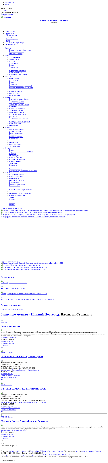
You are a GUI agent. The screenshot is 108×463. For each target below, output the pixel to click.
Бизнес (7, 173)
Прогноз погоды (15, 161)
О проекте (25, 451)
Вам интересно (14, 376)
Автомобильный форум (17, 114)
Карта (8, 41)
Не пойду (4, 345)
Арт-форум (13, 116)
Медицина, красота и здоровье (20, 193)
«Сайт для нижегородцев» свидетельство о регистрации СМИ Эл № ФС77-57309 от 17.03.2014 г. (36, 455)
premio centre (5, 370)
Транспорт (13, 163)
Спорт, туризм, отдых (17, 195)
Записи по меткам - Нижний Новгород (30, 314)
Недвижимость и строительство (20, 190)
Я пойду (4, 343)
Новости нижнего (15, 157)
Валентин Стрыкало (10, 326)
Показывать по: (6, 446)
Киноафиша (10, 33)
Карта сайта (34, 451)
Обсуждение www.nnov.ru (18, 118)
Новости (8, 48)
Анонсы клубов (15, 131)
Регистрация (9, 2)
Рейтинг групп (14, 93)
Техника (12, 197)
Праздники (13, 84)
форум (78, 451)
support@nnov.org (87, 451)
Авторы (12, 61)
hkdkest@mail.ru (14, 451)
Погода (3, 10)
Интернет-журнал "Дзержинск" (20, 86)
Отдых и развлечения (17, 108)
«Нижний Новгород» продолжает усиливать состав (21, 265)
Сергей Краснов (33, 370)
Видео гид (13, 165)
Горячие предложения (17, 159)
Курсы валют (14, 182)
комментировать (7, 341)
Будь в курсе (54, 22)
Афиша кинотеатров (16, 129)
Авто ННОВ (13, 80)
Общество (13, 106)
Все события (13, 139)
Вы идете (10, 343)
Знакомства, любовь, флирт (19, 105)
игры (17, 43)
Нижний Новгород (16, 169)
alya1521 (4, 322)
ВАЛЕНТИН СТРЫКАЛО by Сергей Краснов (22, 357)
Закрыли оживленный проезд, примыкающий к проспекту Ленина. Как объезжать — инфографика (39, 214)
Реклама (12, 205)
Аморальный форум (16, 103)
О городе (8, 148)
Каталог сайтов (11, 44)
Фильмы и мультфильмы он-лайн (21, 88)
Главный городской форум (18, 99)
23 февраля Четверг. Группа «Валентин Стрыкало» (24, 421)
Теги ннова (19, 309)
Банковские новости (16, 174)
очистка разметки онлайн (18, 283)
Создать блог (14, 67)
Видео (11, 65)
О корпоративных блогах (18, 74)
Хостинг (12, 203)
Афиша (7, 127)
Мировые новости (15, 54)
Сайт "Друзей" (14, 78)
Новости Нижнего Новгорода (20, 50)
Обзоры (12, 199)
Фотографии (13, 63)
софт (22, 43)
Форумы (9, 37)
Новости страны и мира (9, 261)
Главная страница (7, 309)
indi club (4, 402)
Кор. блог (60, 451)
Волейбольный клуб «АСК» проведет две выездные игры (24, 269)
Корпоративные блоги (17, 180)
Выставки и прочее (16, 137)
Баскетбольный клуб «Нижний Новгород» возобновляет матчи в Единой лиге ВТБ (33, 263)
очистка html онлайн (18, 288)
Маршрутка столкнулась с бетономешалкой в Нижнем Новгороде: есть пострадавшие (34, 217)
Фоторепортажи (12, 39)
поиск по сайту (6, 8)
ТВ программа (11, 35)
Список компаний (15, 72)
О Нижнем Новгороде (48, 451)
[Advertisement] (13, 239)
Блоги (7, 56)
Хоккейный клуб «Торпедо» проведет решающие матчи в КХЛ (26, 267)
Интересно (5, 376)
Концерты (13, 135)
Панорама (12, 154)
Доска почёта (14, 59)
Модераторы (13, 125)
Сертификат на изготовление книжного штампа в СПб (27, 294)
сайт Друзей (10, 31)
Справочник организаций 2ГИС (21, 152)
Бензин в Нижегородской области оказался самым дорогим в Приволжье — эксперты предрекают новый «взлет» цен (45, 210)
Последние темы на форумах (19, 122)
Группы (8, 76)
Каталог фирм (14, 178)
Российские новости (16, 52)
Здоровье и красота (16, 110)
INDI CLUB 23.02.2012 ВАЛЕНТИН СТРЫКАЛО (23, 389)
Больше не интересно (8, 377)
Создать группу (15, 95)
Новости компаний (16, 176)
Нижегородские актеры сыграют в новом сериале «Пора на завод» (30, 299)
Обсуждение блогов (16, 101)
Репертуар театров (16, 133)
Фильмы (12, 43)
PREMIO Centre (6, 352)
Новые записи (7, 277)
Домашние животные (17, 112)
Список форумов (15, 123)
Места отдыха (14, 142)
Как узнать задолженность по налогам (23, 171)
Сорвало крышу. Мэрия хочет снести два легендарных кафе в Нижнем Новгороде (32, 212)
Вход (7, 4)
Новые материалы (15, 91)
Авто (11, 191)
